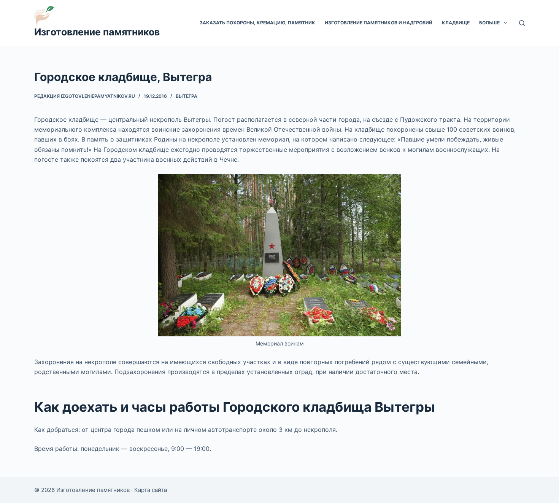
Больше (489, 22)
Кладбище (456, 22)
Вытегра (186, 96)
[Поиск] (522, 23)
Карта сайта (150, 489)
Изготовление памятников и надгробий (378, 22)
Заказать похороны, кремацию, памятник (257, 22)
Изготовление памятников (97, 32)
